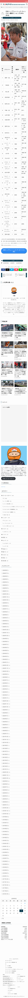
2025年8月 (6, 606)
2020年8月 (6, 784)
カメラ (5, 540)
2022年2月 (6, 730)
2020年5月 (6, 793)
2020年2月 (6, 802)
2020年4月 (6, 796)
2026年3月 (6, 585)
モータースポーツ (8, 495)
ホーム (10, 958)
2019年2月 (6, 837)
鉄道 (5, 537)
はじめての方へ (16, 958)
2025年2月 (6, 623)
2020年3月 (6, 799)
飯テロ (5, 552)
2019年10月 (6, 813)
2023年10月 (6, 671)
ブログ (5, 554)
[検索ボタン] (26, 4)
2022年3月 (6, 727)
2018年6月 (6, 861)
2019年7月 (6, 822)
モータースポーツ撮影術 (9, 512)
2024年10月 (6, 635)
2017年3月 (6, 891)
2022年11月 (6, 704)
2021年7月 (6, 751)
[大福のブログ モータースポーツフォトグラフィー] (14, 4)
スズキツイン (7, 531)
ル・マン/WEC (7, 501)
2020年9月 (6, 781)
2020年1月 (6, 805)
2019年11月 (6, 810)
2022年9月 (6, 709)
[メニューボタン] (1, 4)
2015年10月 (6, 894)
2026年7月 (6, 573)
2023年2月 (6, 695)
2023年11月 (6, 668)
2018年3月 (6, 870)
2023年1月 (6, 698)
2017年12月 (6, 879)
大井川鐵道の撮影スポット (8, 983)
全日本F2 (12, 263)
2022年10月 (6, 706)
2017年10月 (6, 885)
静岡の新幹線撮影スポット (8, 978)
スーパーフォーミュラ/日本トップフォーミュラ (12, 17)
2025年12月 (6, 594)
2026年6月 (6, 576)
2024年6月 (6, 647)
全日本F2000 (19, 263)
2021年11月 (6, 739)
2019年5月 (6, 828)
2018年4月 (6, 867)
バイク (5, 534)
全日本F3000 (6, 263)
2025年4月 (6, 617)
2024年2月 (6, 659)
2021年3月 (6, 763)
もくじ (19, 986)
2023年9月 (6, 674)
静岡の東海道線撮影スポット (8, 979)
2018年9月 (6, 852)
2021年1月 (6, 769)
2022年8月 (6, 712)
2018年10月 (6, 849)
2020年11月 (6, 775)
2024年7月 (6, 644)
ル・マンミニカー (7, 523)
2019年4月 (6, 831)
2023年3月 (6, 692)
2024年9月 (6, 638)
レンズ (5, 546)
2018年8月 (6, 855)
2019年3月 (6, 834)
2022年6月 (6, 718)
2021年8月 (6, 748)
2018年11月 (6, 846)
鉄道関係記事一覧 (6, 976)
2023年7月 (6, 680)
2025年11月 (6, 597)
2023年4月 (6, 689)
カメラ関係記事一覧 (11, 988)
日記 (5, 557)
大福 (14, 295)
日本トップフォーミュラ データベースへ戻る (14, 250)
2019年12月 (6, 807)
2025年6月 (6, 612)
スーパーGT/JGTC (8, 503)
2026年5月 (6, 579)
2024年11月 (6, 632)
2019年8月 (6, 819)
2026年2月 (6, 588)
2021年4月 (6, 760)
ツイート (3, 486)
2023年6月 (6, 683)
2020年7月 (6, 787)
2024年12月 (6, 629)
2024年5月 (6, 650)
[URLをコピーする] (25, 269)
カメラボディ (7, 543)
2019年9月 (6, 816)
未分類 (5, 560)
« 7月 (2, 918)
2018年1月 (6, 876)
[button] (3, 269)
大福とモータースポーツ (8, 478)
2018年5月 (6, 864)
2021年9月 (6, 745)
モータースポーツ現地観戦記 (10, 509)
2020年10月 (6, 778)
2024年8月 (6, 641)
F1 (5, 498)
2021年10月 (6, 742)
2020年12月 (6, 772)
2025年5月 (6, 614)
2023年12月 (6, 665)
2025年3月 (6, 620)
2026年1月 (6, 591)
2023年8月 (6, 677)
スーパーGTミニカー (8, 526)
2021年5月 (6, 757)
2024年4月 (6, 653)
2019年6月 (6, 825)
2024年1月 (6, 662)
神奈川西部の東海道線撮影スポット (9, 981)
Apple (5, 549)
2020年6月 (6, 790)
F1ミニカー (7, 520)
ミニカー (6, 517)
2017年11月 (6, 882)
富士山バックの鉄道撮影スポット (9, 985)
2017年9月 (6, 888)
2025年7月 (6, 609)
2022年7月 (6, 715)
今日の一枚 (6, 514)
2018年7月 (6, 858)
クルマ (5, 528)
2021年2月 (6, 766)
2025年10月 (6, 600)
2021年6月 (6, 754)
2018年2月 (6, 873)
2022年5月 (6, 721)
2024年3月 (6, 656)
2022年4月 (6, 724)
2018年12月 (6, 843)
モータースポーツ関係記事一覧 (11, 962)
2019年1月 (6, 840)
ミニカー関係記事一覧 (21, 976)
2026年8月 (6, 570)
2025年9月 (6, 603)
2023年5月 (6, 686)
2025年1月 (6, 626)
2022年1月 (6, 733)
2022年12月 (6, 701)
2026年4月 (6, 582)
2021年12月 (6, 736)
